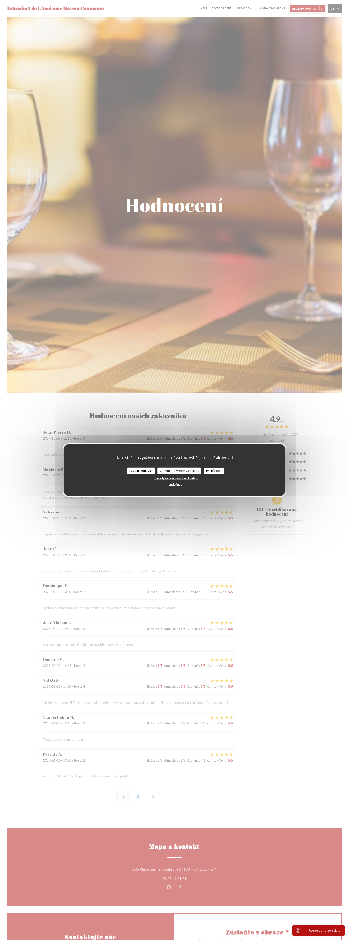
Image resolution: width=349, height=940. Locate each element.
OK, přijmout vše (140, 471)
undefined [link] (175, 484)
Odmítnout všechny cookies (179, 471)
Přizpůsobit (214, 471)
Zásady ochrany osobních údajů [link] (176, 478)
